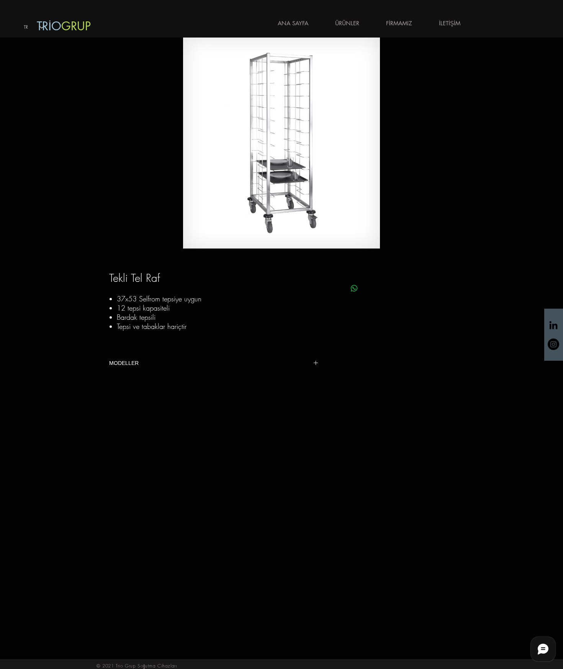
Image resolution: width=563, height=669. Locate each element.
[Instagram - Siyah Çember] (553, 344)
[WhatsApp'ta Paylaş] (354, 288)
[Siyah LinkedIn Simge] (553, 325)
